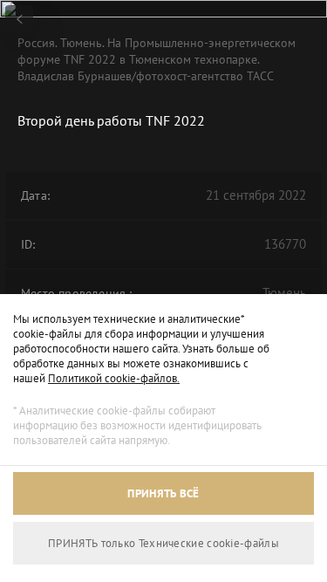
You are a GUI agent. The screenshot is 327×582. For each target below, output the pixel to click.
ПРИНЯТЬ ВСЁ (163, 493)
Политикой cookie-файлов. (114, 378)
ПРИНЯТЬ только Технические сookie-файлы (163, 543)
